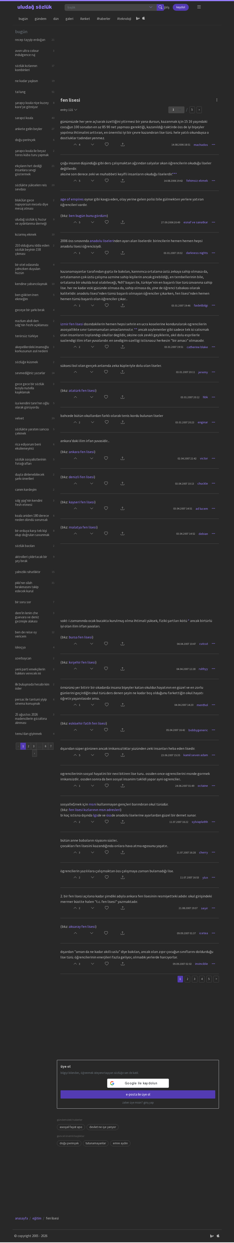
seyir (204, 908)
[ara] (160, 7)
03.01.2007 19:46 (180, 305)
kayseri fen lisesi (81, 502)
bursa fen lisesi (80, 637)
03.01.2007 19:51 (173, 347)
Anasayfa (21, 1218)
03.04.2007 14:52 (185, 533)
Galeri (69, 18)
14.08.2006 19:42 (173, 180)
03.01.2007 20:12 (190, 397)
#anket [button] (85, 18)
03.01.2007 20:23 (184, 422)
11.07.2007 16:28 (186, 852)
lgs (95, 815)
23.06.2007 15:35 (170, 755)
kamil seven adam (195, 755)
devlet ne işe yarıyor (102, 1127)
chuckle (202, 483)
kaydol (180, 7)
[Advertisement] (138, 57)
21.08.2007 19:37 (188, 908)
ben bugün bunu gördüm (88, 215)
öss (109, 815)
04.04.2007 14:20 (183, 705)
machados (201, 145)
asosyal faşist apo (71, 1127)
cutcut (203, 644)
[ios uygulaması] (143, 18)
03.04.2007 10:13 (184, 483)
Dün (56, 18)
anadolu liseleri (102, 240)
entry (66, 110)
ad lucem (202, 509)
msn (92, 804)
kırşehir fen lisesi (82, 662)
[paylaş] (123, 145)
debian (203, 534)
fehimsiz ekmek (197, 181)
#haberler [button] (103, 18)
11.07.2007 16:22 (178, 822)
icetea (203, 933)
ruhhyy (203, 669)
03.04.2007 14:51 (182, 508)
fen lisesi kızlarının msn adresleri (94, 809)
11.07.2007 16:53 (189, 877)
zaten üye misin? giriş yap (138, 1102)
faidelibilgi (201, 305)
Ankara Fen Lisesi (81, 451)
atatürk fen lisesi (82, 390)
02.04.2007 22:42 (187, 458)
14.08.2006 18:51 (180, 144)
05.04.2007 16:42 (175, 730)
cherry (203, 852)
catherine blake (197, 347)
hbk (205, 397)
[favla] (107, 144)
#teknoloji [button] (124, 18)
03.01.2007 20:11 (185, 372)
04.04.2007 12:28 (185, 669)
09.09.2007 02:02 (182, 964)
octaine (203, 786)
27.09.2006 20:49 (170, 222)
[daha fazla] (199, 7)
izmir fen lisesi (71, 324)
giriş (166, 7)
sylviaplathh (200, 822)
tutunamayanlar (96, 1143)
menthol (202, 705)
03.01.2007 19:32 (173, 253)
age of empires (72, 199)
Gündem (40, 18)
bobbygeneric (198, 730)
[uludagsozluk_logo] (35, 7)
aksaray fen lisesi (82, 926)
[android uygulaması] (138, 18)
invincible (201, 964)
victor (204, 458)
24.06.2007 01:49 (184, 785)
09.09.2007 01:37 (186, 933)
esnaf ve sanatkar (195, 222)
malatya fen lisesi (82, 527)
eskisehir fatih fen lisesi (87, 723)
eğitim (36, 1218)
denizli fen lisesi (81, 477)
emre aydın (120, 1143)
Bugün (23, 18)
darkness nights (197, 253)
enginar (203, 422)
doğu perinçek (69, 1143)
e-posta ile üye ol (138, 1094)
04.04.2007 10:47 (186, 644)
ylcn (205, 877)
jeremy (203, 372)
